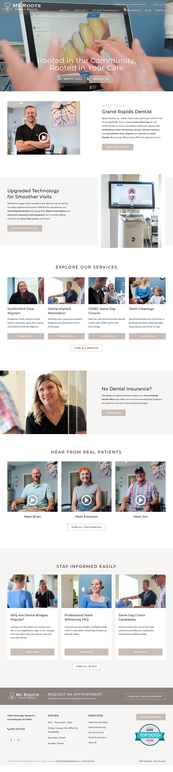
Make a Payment (151, 717)
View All (92, 742)
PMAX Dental (88, 761)
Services (80, 10)
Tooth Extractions (97, 737)
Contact (160, 10)
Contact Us (101, 79)
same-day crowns (29, 218)
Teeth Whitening (97, 727)
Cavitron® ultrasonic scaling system (26, 215)
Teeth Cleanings (141, 309)
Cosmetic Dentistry (98, 722)
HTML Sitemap (145, 761)
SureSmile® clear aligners (120, 133)
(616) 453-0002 (161, 4)
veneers (137, 130)
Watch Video (73, 79)
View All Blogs (86, 666)
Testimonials (132, 10)
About (63, 10)
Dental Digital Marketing (67, 761)
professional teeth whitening (117, 130)
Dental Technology (24, 228)
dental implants (151, 130)
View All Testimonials (87, 527)
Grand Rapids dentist (18, 211)
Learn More (25, 336)
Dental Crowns (96, 732)
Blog (148, 10)
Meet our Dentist (117, 147)
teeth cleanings (141, 122)
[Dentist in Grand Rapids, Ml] (21, 7)
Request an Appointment (131, 4)
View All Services (86, 348)
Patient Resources (104, 10)
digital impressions (56, 211)
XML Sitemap (160, 761)
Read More (32, 652)
